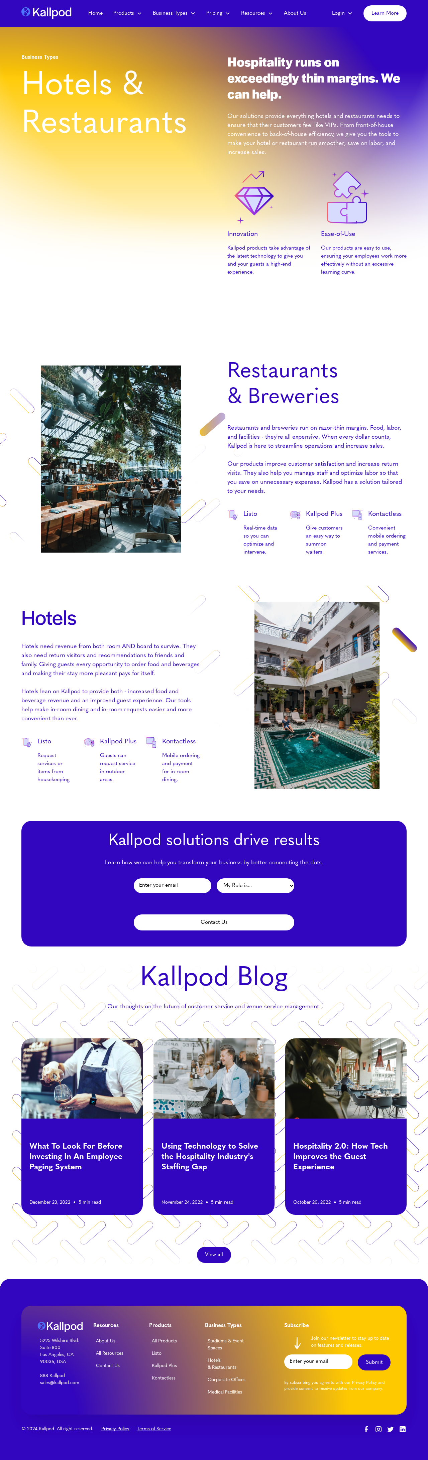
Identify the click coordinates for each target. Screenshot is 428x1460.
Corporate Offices (226, 1379)
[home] (48, 13)
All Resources (109, 1353)
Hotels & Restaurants (222, 1364)
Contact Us (108, 1365)
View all (214, 1255)
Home (95, 13)
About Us (295, 13)
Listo (157, 1353)
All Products (164, 1341)
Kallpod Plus (164, 1365)
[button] (127, 13)
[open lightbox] (316, 695)
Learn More (385, 13)
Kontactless (164, 1378)
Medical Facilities (225, 1392)
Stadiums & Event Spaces (226, 1345)
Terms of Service (154, 1429)
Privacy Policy (115, 1429)
